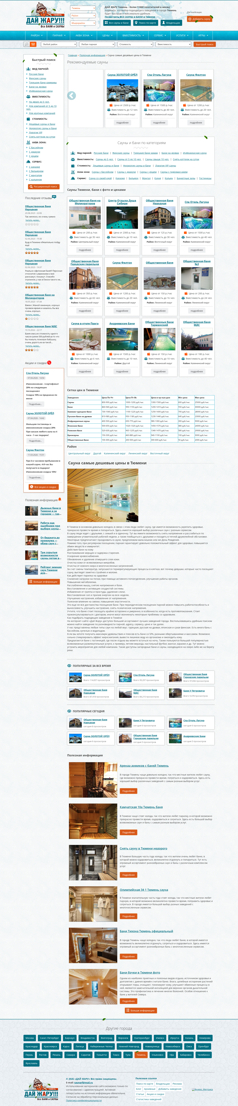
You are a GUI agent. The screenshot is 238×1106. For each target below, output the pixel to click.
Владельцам (173, 22)
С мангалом (35, 175)
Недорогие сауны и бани (43, 128)
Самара (71, 1054)
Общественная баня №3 (196, 263)
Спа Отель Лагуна (37, 373)
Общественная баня (159, 262)
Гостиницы (205, 178)
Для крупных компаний (42, 113)
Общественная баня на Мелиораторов (40, 296)
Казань (189, 1037)
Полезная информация (92, 55)
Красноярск (50, 1046)
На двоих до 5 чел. (39, 101)
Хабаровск (186, 1054)
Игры (199, 35)
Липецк (80, 1046)
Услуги (178, 35)
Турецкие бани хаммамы (43, 82)
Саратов (85, 1054)
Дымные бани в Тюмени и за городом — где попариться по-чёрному (50, 513)
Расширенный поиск (45, 186)
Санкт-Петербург (49, 1037)
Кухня (157, 178)
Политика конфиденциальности (84, 1100)
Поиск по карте (147, 22)
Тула (127, 1054)
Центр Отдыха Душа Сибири (122, 202)
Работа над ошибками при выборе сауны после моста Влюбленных (50, 528)
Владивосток (88, 1037)
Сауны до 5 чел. (104, 159)
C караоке (34, 166)
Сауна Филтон (35, 450)
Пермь (29, 1054)
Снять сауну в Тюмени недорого (143, 848)
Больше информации (45, 581)
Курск (66, 1046)
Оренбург (203, 1046)
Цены (103, 35)
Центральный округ (79, 453)
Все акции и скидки (45, 487)
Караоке (120, 178)
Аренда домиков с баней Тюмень (144, 766)
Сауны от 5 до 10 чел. (129, 159)
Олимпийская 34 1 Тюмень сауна (144, 890)
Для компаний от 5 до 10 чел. (41, 107)
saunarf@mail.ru (83, 1082)
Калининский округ (115, 453)
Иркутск (174, 1037)
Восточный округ (159, 453)
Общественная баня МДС (41, 326)
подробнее (86, 122)
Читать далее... (32, 220)
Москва (30, 1037)
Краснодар (32, 1046)
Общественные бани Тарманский (159, 323)
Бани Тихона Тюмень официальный (146, 931)
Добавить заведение (169, 1088)
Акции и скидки (155, 1094)
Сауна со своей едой (100, 178)
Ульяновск (157, 1054)
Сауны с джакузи (126, 171)
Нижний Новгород (129, 1046)
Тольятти (101, 1054)
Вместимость (129, 35)
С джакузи (34, 151)
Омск (189, 1046)
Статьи (140, 1094)
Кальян (169, 178)
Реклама (177, 1083)
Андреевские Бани (122, 323)
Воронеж (123, 1037)
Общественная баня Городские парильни (85, 263)
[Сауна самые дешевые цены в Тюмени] (102, 469)
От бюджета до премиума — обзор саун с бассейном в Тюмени (50, 543)
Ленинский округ (137, 453)
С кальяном (35, 179)
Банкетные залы (186, 178)
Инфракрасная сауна (41, 90)
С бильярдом (36, 171)
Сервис (155, 35)
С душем (33, 156)
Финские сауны (37, 78)
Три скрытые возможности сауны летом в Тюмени (49, 557)
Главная (72, 55)
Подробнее (128, 791)
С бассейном (36, 147)
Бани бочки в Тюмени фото (140, 972)
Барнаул (69, 1037)
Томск (116, 1054)
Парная (54, 35)
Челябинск (204, 1054)
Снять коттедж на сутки (42, 136)
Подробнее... (35, 404)
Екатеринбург (142, 1037)
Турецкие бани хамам (145, 152)
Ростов (42, 1054)
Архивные (149, 1088)
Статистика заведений (148, 1099)
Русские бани (36, 74)
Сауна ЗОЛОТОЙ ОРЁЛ (40, 413)
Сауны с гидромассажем (173, 171)
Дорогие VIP (35, 132)
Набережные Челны (101, 1046)
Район (32, 35)
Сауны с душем (148, 171)
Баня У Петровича (194, 690)
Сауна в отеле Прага (85, 323)
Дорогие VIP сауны (165, 165)
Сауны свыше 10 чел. (157, 159)
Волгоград (106, 1037)
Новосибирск (173, 1046)
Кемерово (204, 1037)
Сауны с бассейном (102, 171)
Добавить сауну (201, 18)
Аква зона (79, 35)
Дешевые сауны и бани (42, 124)
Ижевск (160, 1037)
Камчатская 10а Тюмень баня (141, 807)
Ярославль (31, 1063)
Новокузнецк (152, 1046)
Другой (97, 453)
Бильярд (133, 178)
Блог (138, 1088)
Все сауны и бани (119, 22)
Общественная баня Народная (38, 208)
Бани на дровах (37, 86)
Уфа (172, 1054)
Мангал (146, 178)
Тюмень (141, 1054)
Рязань (56, 1054)
